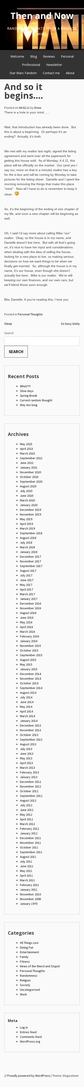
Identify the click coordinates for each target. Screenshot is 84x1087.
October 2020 (29, 477)
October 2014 (29, 683)
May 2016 (26, 622)
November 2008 (30, 899)
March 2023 (27, 453)
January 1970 (28, 904)
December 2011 (30, 838)
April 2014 (26, 711)
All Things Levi (29, 943)
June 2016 (26, 618)
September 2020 (31, 482)
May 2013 (26, 758)
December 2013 (30, 725)
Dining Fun (26, 947)
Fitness (25, 961)
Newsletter (54, 65)
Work (23, 994)
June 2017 (26, 580)
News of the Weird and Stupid (40, 966)
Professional (31, 65)
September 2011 (31, 852)
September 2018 (31, 533)
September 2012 (31, 796)
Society (25, 985)
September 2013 (31, 739)
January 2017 (28, 599)
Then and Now (42, 15)
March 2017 (27, 594)
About (70, 73)
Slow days (27, 391)
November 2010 (30, 894)
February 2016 (29, 636)
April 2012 (26, 819)
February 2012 (29, 829)
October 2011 (29, 847)
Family (24, 957)
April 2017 (26, 589)
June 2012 (26, 810)
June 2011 (26, 866)
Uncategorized (30, 990)
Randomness (28, 976)
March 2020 (27, 500)
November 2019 (30, 514)
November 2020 (30, 472)
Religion (25, 980)
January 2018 (28, 552)
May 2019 (26, 519)
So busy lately (70, 324)
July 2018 (26, 542)
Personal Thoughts (30, 314)
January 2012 (28, 833)
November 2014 (30, 678)
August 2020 (28, 486)
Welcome (17, 56)
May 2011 (26, 871)
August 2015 (28, 660)
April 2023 (26, 449)
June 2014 (26, 702)
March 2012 (27, 824)
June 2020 (26, 496)
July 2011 (26, 861)
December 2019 (30, 510)
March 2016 (27, 632)
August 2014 (28, 693)
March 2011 (27, 880)
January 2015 (28, 669)
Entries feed (28, 1032)
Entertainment (29, 952)
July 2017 (26, 575)
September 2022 (31, 458)
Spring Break (28, 396)
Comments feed (31, 1037)
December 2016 (30, 603)
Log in (24, 1027)
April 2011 (26, 875)
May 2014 (26, 707)
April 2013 (26, 763)
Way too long (28, 405)
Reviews (49, 56)
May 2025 (26, 444)
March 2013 (27, 768)
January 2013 (28, 777)
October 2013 (29, 735)
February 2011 (29, 885)
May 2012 (26, 815)
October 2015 (29, 650)
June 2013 (26, 754)
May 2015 (26, 664)
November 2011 (30, 843)
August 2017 (28, 571)
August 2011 (28, 857)
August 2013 (28, 744)
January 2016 (28, 641)
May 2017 (26, 585)
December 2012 (30, 782)
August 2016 (28, 613)
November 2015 (30, 646)
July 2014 (26, 697)
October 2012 (29, 791)
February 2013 (29, 772)
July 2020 (26, 491)
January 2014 (28, 721)
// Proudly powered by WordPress (27, 1076)
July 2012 (26, 805)
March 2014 (27, 716)
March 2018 (27, 547)
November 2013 (30, 730)
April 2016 (26, 627)
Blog (33, 56)
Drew (37, 108)
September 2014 (31, 688)
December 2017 (30, 557)
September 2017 (31, 566)
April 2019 (26, 524)
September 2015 (31, 655)
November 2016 (30, 608)
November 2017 (30, 561)
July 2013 (26, 749)
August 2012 (28, 800)
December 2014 (30, 674)
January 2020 (28, 505)
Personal (67, 56)
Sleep (8, 324)
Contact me (51, 73)
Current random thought (36, 400)
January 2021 (28, 467)
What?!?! (25, 386)
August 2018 (28, 538)
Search (9, 333)
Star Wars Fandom (23, 73)
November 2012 (30, 786)
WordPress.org (30, 1041)
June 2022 (26, 463)
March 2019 (27, 528)
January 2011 (28, 890)
